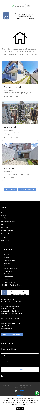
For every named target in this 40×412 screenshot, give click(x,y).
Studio (6, 279)
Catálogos (4, 218)
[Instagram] (28, 6)
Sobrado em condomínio (11, 255)
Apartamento (8, 271)
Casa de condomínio (10, 260)
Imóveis (3, 215)
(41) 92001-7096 (19, 6)
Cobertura (7, 263)
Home (3, 212)
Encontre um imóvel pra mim (27, 189)
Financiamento (5, 227)
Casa (5, 266)
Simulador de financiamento (9, 234)
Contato (3, 237)
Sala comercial (8, 276)
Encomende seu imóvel (8, 221)
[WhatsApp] (37, 393)
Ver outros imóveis (10, 189)
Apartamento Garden (10, 282)
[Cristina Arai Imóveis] (20, 16)
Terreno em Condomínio (11, 268)
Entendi (20, 408)
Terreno (6, 257)
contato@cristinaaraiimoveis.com (12, 302)
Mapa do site (5, 240)
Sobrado (6, 274)
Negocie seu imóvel (7, 230)
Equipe (3, 224)
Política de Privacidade (20, 404)
